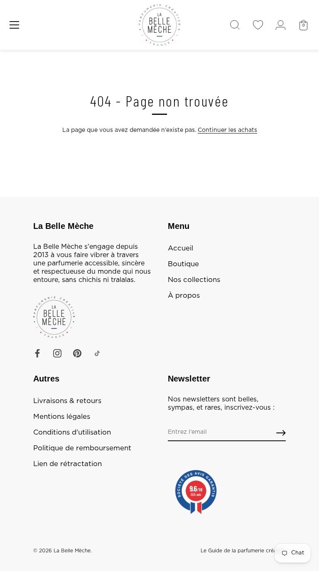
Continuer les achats (227, 130)
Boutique (183, 264)
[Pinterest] (77, 353)
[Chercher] (235, 25)
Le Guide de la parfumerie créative (243, 550)
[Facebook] (37, 353)
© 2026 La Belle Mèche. (62, 550)
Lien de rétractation (67, 464)
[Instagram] (57, 353)
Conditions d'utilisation (72, 432)
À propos (184, 295)
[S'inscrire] (281, 432)
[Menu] (14, 25)
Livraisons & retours (67, 401)
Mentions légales (61, 416)
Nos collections (194, 280)
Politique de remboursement (82, 448)
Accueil (180, 248)
